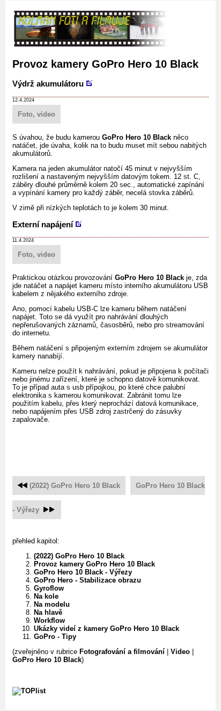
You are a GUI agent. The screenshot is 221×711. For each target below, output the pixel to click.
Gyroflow (49, 588)
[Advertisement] (116, 443)
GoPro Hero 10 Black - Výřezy (83, 572)
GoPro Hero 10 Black (136, 137)
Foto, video (36, 114)
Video (180, 652)
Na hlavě (48, 612)
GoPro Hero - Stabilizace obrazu (87, 580)
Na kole (46, 596)
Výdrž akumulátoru (48, 83)
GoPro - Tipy (55, 637)
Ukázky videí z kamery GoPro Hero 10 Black (106, 628)
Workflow (49, 620)
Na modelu (52, 604)
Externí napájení (42, 224)
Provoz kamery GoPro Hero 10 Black (94, 564)
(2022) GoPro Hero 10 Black (75, 486)
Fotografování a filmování (122, 652)
